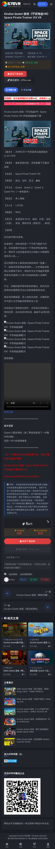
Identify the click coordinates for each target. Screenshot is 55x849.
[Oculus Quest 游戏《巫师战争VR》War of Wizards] (10, 721)
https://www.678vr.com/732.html (21, 476)
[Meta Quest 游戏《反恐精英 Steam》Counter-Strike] (10, 741)
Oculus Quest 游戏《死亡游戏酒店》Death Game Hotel (33, 730)
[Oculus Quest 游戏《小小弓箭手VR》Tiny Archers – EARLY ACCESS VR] (10, 711)
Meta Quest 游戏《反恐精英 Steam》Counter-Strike (33, 740)
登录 (44, 4)
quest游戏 (13, 574)
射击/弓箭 (18, 639)
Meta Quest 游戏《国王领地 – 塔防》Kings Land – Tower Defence (33, 690)
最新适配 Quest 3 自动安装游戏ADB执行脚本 (40, 672)
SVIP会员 (20, 531)
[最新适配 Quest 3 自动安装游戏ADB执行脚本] (40, 658)
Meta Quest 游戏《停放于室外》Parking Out (34, 700)
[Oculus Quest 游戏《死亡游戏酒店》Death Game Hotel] (10, 731)
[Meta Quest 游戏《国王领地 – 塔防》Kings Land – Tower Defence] (10, 691)
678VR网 (26, 836)
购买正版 (8, 411)
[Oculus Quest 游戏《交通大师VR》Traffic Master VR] (40, 629)
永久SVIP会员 (42, 531)
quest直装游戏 (26, 574)
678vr (12, 579)
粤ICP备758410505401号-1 (18, 838)
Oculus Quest (37, 668)
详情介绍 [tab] (12, 89)
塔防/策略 (18, 53)
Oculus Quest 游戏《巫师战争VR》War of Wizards (33, 720)
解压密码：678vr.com (20, 80)
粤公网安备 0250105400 (38, 838)
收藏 (35, 579)
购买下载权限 (16, 74)
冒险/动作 (9, 639)
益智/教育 (35, 639)
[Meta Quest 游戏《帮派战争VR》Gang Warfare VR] (14, 658)
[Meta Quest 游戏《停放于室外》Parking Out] (10, 701)
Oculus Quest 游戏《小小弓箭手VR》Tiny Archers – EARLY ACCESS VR (33, 710)
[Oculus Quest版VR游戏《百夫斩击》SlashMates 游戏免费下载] (14, 629)
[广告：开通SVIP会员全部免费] (27, 99)
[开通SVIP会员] (27, 104)
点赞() (46, 579)
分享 (24, 579)
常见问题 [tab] (27, 89)
